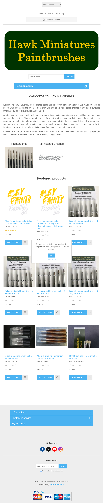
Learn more (51, 260)
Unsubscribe (58, 471)
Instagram (60, 449)
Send (62, 466)
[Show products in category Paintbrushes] (19, 157)
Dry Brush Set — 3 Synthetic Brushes (83, 357)
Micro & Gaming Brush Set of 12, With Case (18, 357)
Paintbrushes (19, 143)
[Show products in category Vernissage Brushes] (51, 157)
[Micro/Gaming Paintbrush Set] (51, 336)
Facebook (42, 449)
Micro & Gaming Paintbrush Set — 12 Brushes (50, 357)
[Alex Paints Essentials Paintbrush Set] (51, 201)
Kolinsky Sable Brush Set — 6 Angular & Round (83, 292)
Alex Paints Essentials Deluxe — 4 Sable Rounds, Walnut (19, 222)
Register (42, 14)
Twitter (48, 449)
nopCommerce (57, 484)
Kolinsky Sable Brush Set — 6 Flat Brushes (51, 292)
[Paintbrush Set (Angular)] (83, 271)
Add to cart (13, 242)
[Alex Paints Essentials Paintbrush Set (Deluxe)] (19, 201)
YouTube (54, 449)
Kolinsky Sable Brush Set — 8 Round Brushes (83, 222)
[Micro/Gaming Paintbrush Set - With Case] (19, 336)
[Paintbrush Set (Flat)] (51, 271)
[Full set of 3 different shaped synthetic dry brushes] (83, 336)
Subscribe (46, 471)
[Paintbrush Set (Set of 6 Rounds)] (19, 271)
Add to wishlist (25, 242)
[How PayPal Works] (52, 502)
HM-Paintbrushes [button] (24, 86)
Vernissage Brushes (51, 143)
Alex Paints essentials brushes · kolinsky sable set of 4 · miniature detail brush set (50, 225)
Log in (50, 14)
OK (51, 256)
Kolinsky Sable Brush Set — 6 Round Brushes (19, 292)
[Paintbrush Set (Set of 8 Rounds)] (83, 201)
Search (69, 77)
